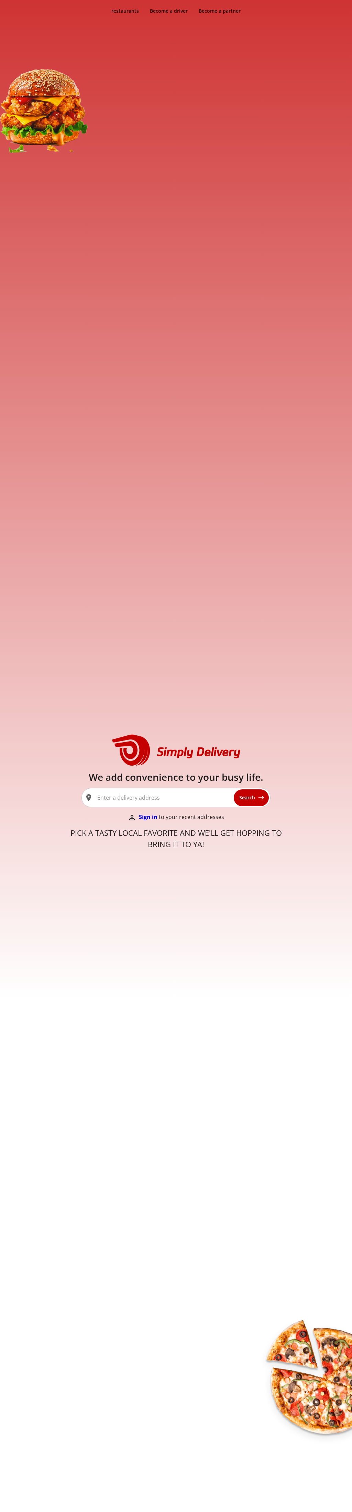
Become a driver (169, 11)
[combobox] (163, 797)
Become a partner (220, 11)
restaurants (125, 11)
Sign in (149, 817)
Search (247, 797)
